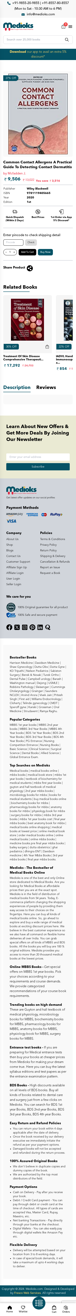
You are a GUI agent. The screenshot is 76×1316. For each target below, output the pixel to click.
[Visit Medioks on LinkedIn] (40, 627)
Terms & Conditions (52, 539)
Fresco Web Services (27, 1293)
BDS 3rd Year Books (38, 737)
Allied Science (49, 753)
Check (31, 242)
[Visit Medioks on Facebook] (9, 627)
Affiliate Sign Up (16, 567)
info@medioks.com (41, 14)
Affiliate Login (15, 573)
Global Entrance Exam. (24, 757)
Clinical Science (38, 749)
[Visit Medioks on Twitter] (17, 627)
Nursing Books (49, 745)
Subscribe (38, 466)
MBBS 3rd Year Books (33, 729)
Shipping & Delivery (52, 556)
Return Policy (48, 550)
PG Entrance (33, 741)
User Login (13, 578)
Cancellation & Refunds (55, 561)
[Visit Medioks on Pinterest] (32, 627)
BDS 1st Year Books (38, 733)
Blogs (9, 550)
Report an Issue (50, 567)
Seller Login (13, 584)
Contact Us (13, 556)
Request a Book (50, 573)
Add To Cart (27, 252)
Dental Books (30, 753)
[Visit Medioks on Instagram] (25, 627)
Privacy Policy (48, 544)
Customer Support (18, 561)
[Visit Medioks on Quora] (48, 627)
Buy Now (45, 252)
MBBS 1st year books (23, 725)
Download (18, 52)
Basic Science (18, 749)
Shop (9, 544)
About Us (12, 539)
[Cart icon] (47, 346)
